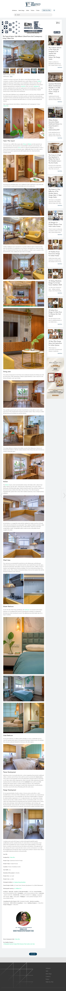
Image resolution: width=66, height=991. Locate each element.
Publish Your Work (46, 10)
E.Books (37, 10)
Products (32, 10)
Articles (27, 10)
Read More (60, 67)
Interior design (21, 10)
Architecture (14, 10)
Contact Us (48, 976)
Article (47, 971)
